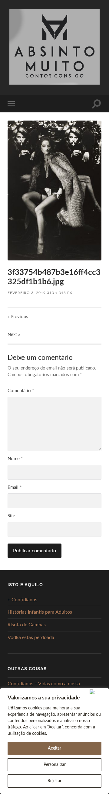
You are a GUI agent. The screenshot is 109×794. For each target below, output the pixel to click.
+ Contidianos (22, 599)
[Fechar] (98, 691)
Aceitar (54, 748)
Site (11, 516)
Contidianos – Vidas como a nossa (44, 683)
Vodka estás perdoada (31, 637)
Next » (14, 334)
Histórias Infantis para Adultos (40, 612)
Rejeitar (54, 781)
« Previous (18, 317)
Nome (15, 459)
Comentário (21, 391)
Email (14, 487)
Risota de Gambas (27, 624)
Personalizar (55, 765)
